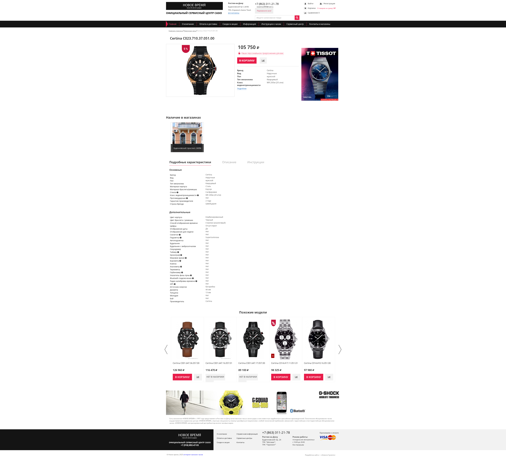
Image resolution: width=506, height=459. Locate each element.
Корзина (320, 8)
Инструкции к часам (271, 24)
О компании (188, 24)
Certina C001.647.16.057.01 (219, 363)
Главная (172, 24)
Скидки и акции (230, 24)
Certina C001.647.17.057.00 (251, 363)
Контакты (240, 442)
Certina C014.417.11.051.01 (284, 363)
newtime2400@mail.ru (265, 7)
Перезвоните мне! (264, 11)
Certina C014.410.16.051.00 (317, 363)
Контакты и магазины (319, 24)
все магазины (233, 13)
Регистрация (329, 3)
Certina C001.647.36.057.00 (186, 363)
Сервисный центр (295, 24)
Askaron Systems (328, 455)
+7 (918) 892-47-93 (190, 445)
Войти (310, 3)
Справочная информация (247, 434)
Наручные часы (190, 31)
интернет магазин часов (193, 454)
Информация (249, 24)
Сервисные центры (244, 438)
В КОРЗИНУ (247, 60)
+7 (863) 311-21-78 (267, 4)
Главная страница (176, 31)
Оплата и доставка (208, 24)
